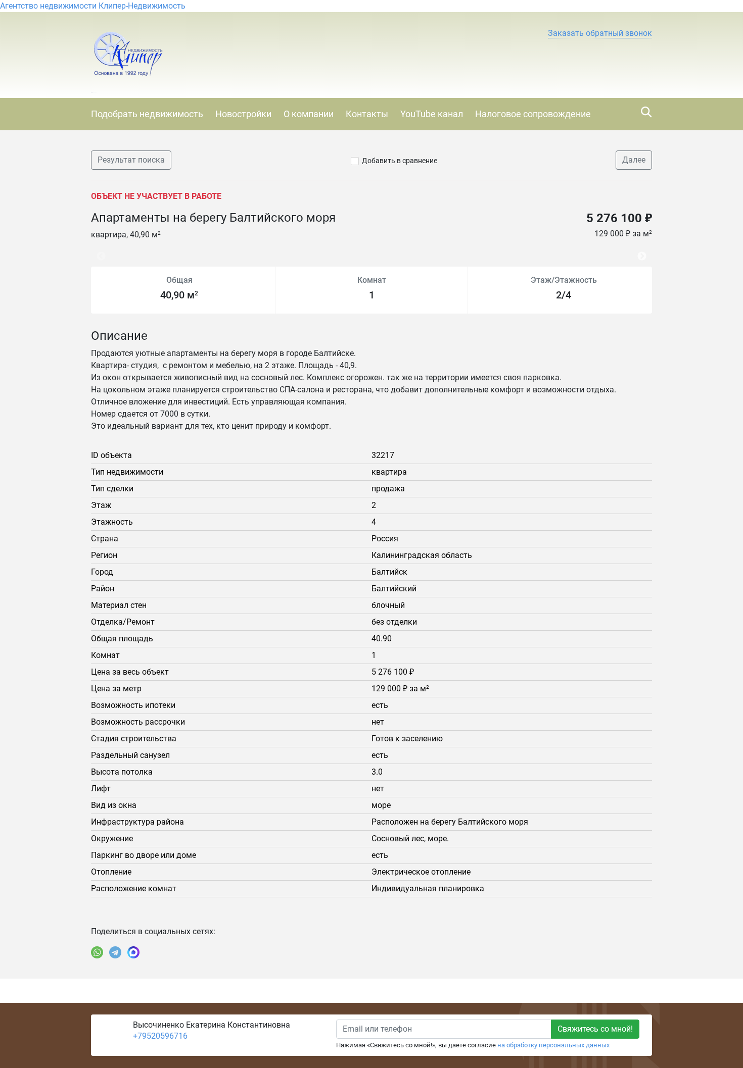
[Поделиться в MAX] (133, 952)
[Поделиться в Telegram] (115, 952)
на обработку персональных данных (553, 1045)
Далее (633, 160)
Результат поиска (131, 160)
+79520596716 (160, 1036)
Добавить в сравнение (399, 161)
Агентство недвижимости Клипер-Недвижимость (92, 6)
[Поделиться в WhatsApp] (97, 952)
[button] (600, 33)
